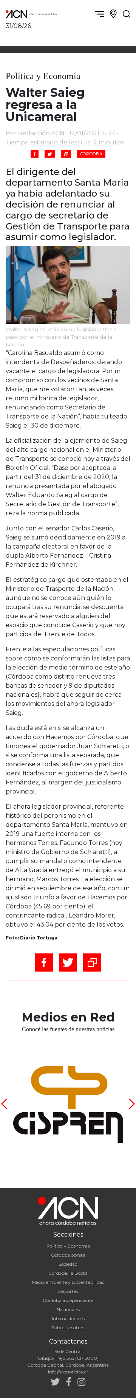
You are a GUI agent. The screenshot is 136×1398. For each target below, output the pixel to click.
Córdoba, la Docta (68, 1273)
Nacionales (68, 1309)
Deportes (68, 1291)
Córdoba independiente (68, 1300)
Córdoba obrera (68, 1255)
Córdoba (91, 154)
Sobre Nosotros (68, 1327)
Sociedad (68, 1264)
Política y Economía (68, 1246)
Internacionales (68, 1318)
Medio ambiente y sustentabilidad (68, 1282)
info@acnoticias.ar (68, 1372)
